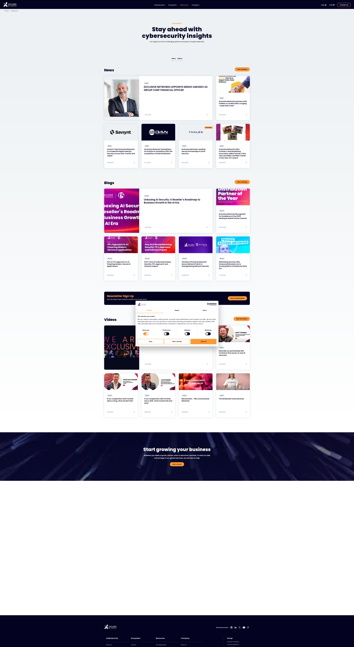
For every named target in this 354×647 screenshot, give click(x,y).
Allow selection (177, 341)
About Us (184, 645)
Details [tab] (177, 310)
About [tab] (205, 310)
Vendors (133, 645)
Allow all (203, 341)
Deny (150, 341)
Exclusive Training (232, 642)
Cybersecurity (112, 638)
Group (229, 638)
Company (185, 638)
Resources (14, 11)
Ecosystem (135, 638)
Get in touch (177, 464)
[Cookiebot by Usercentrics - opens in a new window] (208, 304)
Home (7, 11)
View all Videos (241, 319)
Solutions (109, 645)
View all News (242, 69)
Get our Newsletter (237, 298)
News (174, 58)
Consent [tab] (149, 310)
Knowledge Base (161, 645)
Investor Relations (232, 644)
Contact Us (344, 5)
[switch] (166, 333)
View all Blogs (242, 182)
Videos (179, 58)
